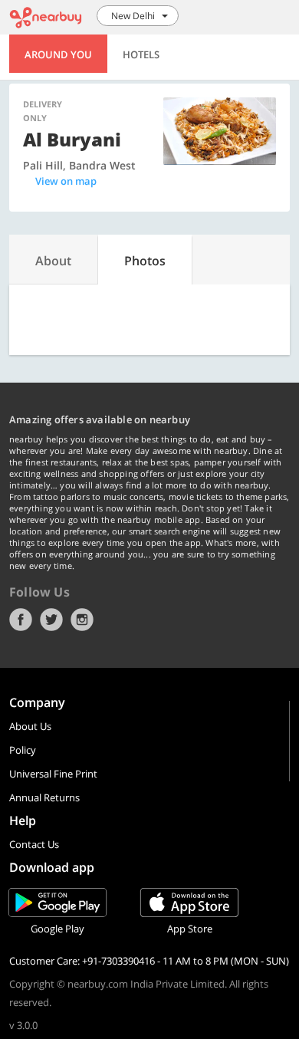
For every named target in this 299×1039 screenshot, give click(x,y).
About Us (30, 726)
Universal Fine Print (53, 774)
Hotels (141, 54)
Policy (22, 750)
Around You (58, 54)
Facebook (20, 619)
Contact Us (34, 844)
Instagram (82, 619)
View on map (66, 181)
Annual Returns (44, 797)
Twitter (51, 619)
